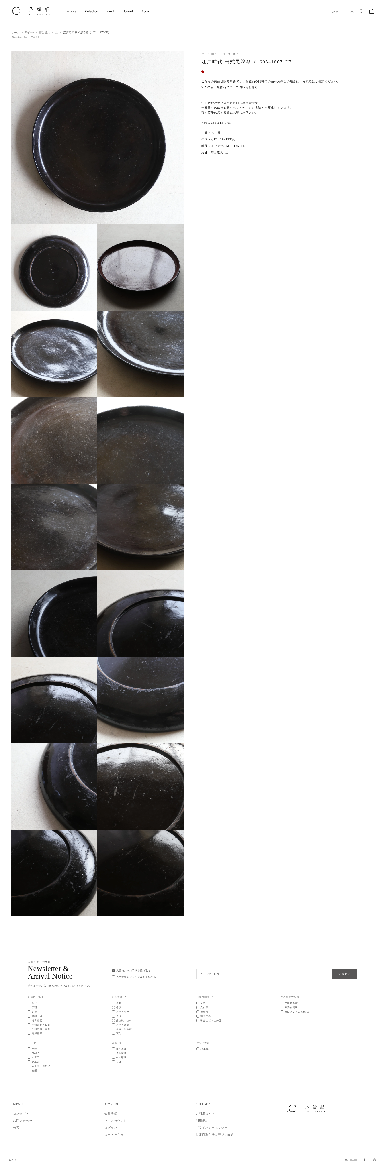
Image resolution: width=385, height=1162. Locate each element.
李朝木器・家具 (41, 1029)
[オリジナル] (212, 1043)
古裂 (34, 1070)
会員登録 (110, 1113)
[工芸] (35, 1043)
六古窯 (204, 1007)
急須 (118, 1007)
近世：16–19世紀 (223, 139)
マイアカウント (115, 1120)
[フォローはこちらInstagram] (374, 1159)
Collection (91, 11)
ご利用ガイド (205, 1113)
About (146, 11)
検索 (16, 1127)
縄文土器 (205, 1016)
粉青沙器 (37, 1020)
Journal (128, 11)
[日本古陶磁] (212, 997)
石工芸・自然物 (41, 1066)
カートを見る (113, 1134)
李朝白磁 (37, 1016)
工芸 (27, 37)
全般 (34, 1003)
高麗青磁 (37, 1033)
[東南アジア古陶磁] (308, 1012)
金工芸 (36, 1061)
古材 (118, 1061)
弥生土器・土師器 (211, 1020)
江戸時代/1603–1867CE (228, 146)
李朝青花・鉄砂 (41, 1024)
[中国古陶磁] (300, 1003)
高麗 (34, 1011)
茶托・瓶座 (122, 1011)
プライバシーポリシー (211, 1127)
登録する (344, 974)
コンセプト (21, 1113)
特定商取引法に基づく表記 (215, 1134)
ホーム (16, 32)
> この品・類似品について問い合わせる (229, 87)
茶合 (118, 1016)
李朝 (34, 1007)
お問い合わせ (22, 1120)
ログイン (110, 1127)
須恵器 (204, 1011)
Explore (71, 11)
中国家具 (121, 1057)
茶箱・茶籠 (122, 1024)
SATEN (204, 1048)
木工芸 (34, 37)
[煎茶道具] (125, 997)
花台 (118, 1033)
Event (110, 11)
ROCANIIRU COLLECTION (220, 53)
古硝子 (36, 1053)
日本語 (334, 11)
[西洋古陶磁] (300, 1007)
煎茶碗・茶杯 (124, 1020)
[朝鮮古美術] (43, 997)
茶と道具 (44, 32)
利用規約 (202, 1120)
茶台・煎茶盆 (124, 1029)
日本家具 (121, 1048)
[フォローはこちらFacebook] (364, 1159)
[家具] (120, 1043)
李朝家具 (121, 1053)
